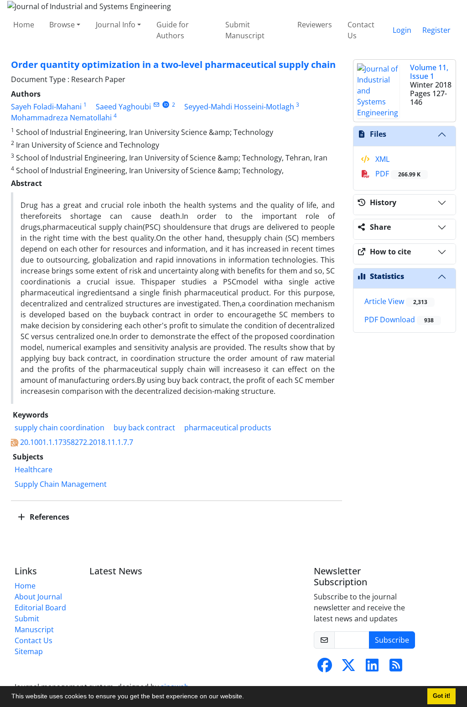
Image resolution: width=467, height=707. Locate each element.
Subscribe (392, 640)
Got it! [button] (441, 696)
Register (436, 30)
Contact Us (361, 30)
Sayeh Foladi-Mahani (46, 107)
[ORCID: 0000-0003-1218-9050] (165, 104)
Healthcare (33, 469)
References (48, 517)
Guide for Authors (172, 30)
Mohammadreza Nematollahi (61, 118)
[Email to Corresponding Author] (156, 104)
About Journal (38, 597)
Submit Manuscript (245, 30)
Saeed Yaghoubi (123, 107)
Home (23, 25)
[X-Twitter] (348, 668)
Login (402, 30)
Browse (62, 25)
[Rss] (396, 668)
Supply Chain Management (61, 484)
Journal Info (115, 25)
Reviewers (314, 25)
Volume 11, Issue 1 (429, 71)
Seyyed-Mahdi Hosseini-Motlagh (239, 107)
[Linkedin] (372, 668)
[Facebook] (325, 668)
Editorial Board (40, 608)
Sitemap (29, 651)
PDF (397, 174)
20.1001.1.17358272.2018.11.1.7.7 (76, 442)
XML (381, 159)
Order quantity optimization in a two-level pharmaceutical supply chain (173, 64)
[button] (247, 697)
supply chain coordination (59, 428)
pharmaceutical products (227, 428)
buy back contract (144, 428)
